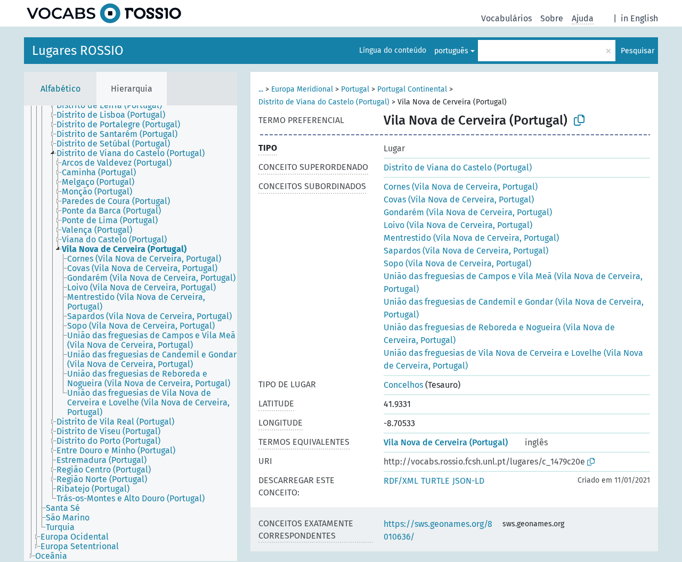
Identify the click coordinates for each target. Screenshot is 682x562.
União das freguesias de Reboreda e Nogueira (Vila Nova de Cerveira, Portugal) (499, 333)
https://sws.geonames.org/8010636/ (438, 530)
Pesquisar (637, 50)
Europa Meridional (302, 89)
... (260, 89)
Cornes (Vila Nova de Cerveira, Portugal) (461, 187)
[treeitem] (114, 105)
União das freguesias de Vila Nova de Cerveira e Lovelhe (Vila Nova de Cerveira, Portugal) (513, 359)
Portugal (355, 89)
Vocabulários (506, 18)
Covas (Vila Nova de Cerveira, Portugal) (459, 199)
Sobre (551, 18)
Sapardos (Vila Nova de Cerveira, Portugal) (466, 251)
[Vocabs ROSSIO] (104, 13)
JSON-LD (468, 481)
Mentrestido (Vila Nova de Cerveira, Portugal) (471, 238)
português (451, 50)
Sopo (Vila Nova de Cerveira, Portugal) (457, 263)
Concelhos (403, 385)
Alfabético (60, 89)
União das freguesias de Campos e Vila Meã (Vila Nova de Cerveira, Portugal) (513, 282)
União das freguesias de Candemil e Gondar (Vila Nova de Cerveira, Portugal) (514, 308)
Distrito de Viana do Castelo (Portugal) (323, 102)
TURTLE (435, 481)
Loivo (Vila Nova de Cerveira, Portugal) (458, 225)
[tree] (130, 333)
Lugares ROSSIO (78, 50)
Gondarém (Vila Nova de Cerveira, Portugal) (468, 212)
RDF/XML (401, 481)
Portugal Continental (412, 89)
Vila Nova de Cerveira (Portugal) (446, 442)
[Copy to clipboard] (579, 120)
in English (639, 18)
